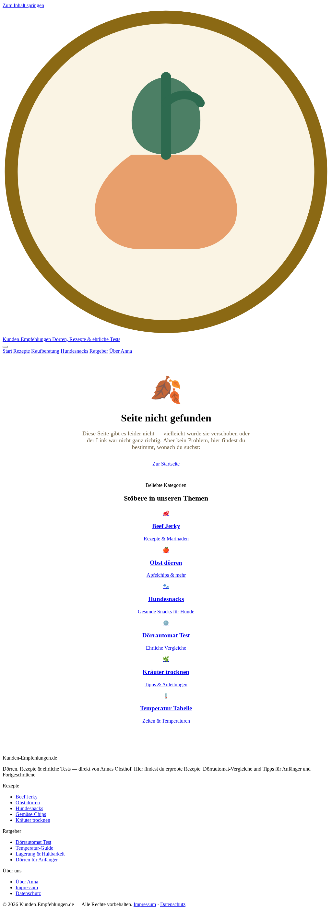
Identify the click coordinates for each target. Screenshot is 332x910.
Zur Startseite (166, 464)
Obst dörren (28, 802)
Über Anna (120, 351)
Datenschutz (28, 893)
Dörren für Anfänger (37, 859)
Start (7, 351)
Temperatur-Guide (34, 848)
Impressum (27, 887)
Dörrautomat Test (33, 842)
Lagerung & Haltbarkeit (40, 854)
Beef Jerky (27, 796)
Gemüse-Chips (31, 814)
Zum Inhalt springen (23, 5)
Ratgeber (98, 351)
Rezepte (21, 351)
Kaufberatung (45, 351)
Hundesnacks (74, 351)
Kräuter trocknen (33, 820)
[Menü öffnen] (5, 347)
